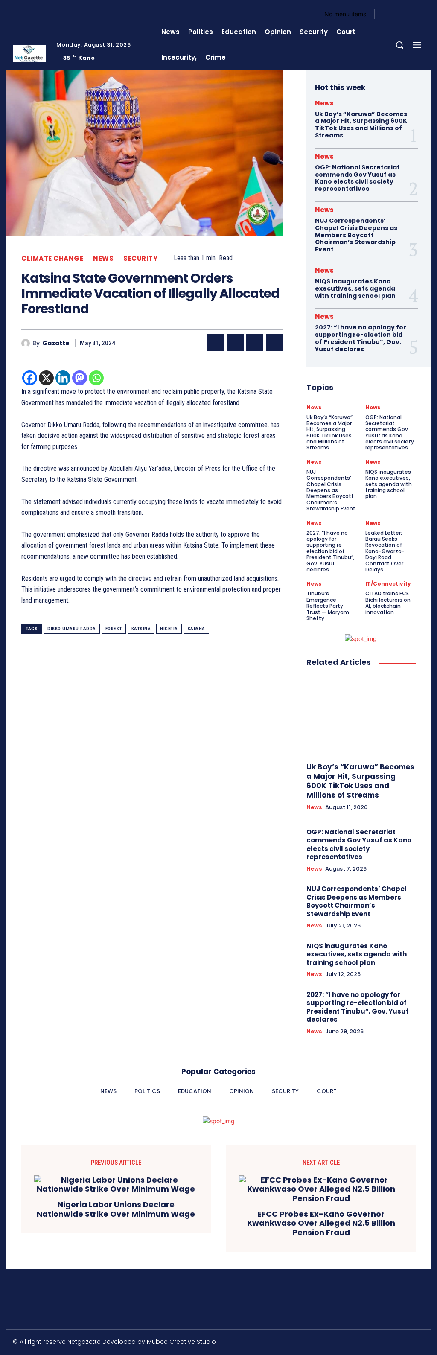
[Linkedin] (62, 377)
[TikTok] (367, 1343)
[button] (399, 45)
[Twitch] (386, 1343)
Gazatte (56, 343)
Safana (196, 629)
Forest (113, 629)
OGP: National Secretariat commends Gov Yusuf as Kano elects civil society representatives (357, 178)
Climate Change (52, 258)
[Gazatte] (26, 343)
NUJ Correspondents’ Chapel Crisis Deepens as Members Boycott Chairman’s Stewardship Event (356, 235)
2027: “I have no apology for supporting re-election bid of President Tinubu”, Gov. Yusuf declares (360, 338)
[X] (409, 14)
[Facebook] (388, 14)
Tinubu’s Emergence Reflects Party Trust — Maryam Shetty (327, 606)
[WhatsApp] (274, 342)
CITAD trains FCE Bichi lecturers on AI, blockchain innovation (388, 602)
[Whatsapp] (96, 377)
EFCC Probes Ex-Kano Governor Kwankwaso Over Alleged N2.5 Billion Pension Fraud (321, 1223)
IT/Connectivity (388, 583)
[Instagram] (398, 14)
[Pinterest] (254, 342)
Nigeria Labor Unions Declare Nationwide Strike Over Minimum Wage (116, 1209)
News (103, 258)
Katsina (141, 629)
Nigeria (169, 629)
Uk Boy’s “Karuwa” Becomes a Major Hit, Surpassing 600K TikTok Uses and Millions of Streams (361, 125)
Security (140, 258)
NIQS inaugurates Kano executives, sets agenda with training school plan (355, 288)
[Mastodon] (79, 377)
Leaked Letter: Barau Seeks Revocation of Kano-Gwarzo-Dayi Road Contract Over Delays (385, 551)
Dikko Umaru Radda (71, 629)
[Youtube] (419, 14)
